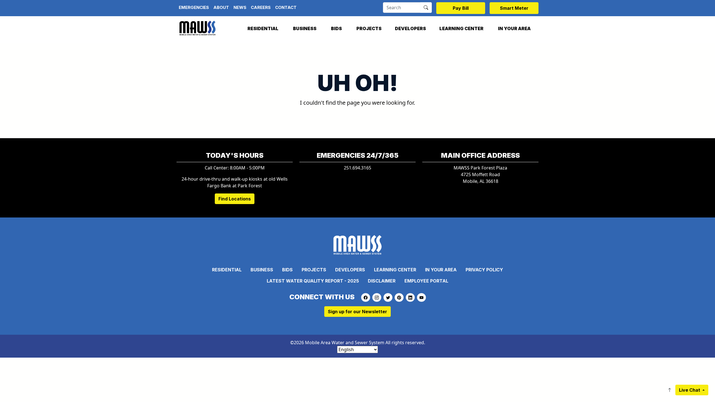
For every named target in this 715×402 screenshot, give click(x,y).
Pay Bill (461, 8)
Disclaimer (381, 281)
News (239, 7)
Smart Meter (514, 8)
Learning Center (461, 28)
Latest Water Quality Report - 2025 (313, 281)
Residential (262, 28)
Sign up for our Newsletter (357, 311)
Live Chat (690, 390)
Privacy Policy (484, 269)
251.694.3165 (357, 168)
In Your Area (514, 28)
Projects (369, 28)
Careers (261, 7)
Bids (336, 28)
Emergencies (194, 7)
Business (304, 28)
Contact (286, 7)
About (221, 7)
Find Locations (234, 199)
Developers (410, 28)
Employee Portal (426, 281)
